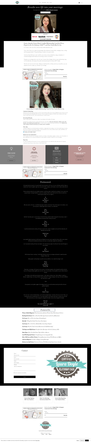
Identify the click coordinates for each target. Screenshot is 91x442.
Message (15, 364)
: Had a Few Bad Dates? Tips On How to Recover (35, 332)
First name (45, 72)
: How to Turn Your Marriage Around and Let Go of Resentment (41, 315)
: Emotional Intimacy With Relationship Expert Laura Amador (41, 342)
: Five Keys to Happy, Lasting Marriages (35, 339)
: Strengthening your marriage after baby (37, 334)
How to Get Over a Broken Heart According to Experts (37, 323)
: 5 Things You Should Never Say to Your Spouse (34, 321)
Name (15, 353)
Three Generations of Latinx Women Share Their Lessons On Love (42, 313)
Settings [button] (78, 440)
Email (45, 172)
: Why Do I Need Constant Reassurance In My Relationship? (37, 326)
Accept (87, 440)
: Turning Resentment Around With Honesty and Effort (41, 337)
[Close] (89, 440)
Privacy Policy (37, 440)
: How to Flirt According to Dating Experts (34, 318)
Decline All (82, 440)
